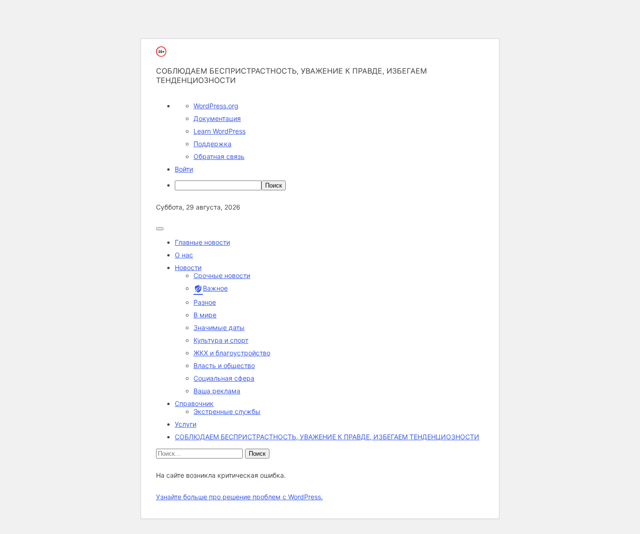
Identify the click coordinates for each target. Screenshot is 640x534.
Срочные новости (221, 275)
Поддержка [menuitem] (212, 144)
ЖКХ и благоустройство (231, 353)
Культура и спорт (220, 340)
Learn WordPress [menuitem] (219, 131)
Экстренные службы (226, 411)
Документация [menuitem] (217, 118)
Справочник (194, 403)
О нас (184, 255)
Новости (188, 267)
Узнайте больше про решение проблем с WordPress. (239, 497)
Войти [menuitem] (184, 169)
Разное (204, 302)
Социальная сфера (223, 378)
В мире (204, 315)
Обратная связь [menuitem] (219, 156)
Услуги (185, 424)
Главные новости (202, 242)
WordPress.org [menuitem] (215, 106)
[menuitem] (329, 185)
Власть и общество (224, 365)
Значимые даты (219, 327)
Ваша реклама (216, 391)
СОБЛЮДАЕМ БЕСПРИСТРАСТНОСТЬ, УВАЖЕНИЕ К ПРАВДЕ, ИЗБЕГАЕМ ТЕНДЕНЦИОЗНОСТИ (327, 437)
